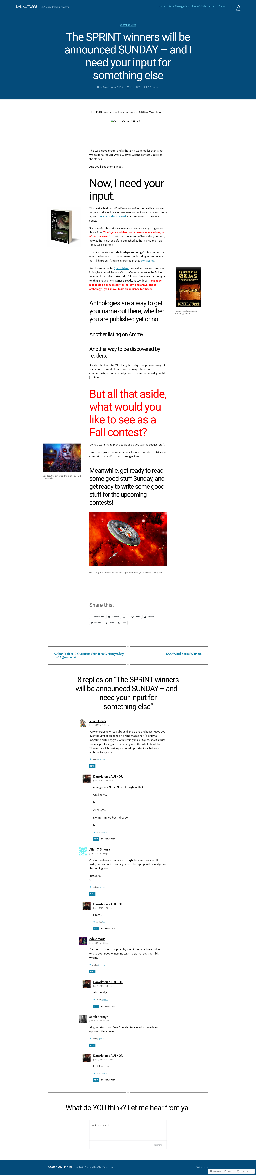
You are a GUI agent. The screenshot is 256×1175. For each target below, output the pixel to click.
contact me (147, 260)
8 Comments (153, 87)
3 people (101, 965)
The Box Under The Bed (111, 216)
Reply (92, 766)
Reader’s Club (199, 6)
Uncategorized (128, 25)
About (212, 6)
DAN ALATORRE (26, 6)
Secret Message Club (178, 6)
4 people (101, 759)
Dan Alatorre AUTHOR (113, 87)
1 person (105, 832)
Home (162, 6)
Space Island (121, 268)
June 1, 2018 (135, 87)
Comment (157, 1145)
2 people (101, 887)
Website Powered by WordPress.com (94, 1167)
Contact (222, 6)
